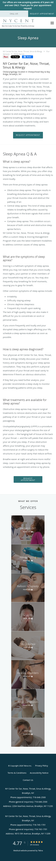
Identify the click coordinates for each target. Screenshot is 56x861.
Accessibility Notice (39, 772)
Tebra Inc (27, 765)
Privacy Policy (41, 765)
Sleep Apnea (19, 54)
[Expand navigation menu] (52, 23)
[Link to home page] (24, 23)
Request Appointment (28, 135)
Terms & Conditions (17, 772)
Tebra (40, 850)
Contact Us (28, 780)
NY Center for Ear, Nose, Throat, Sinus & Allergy (22, 51)
